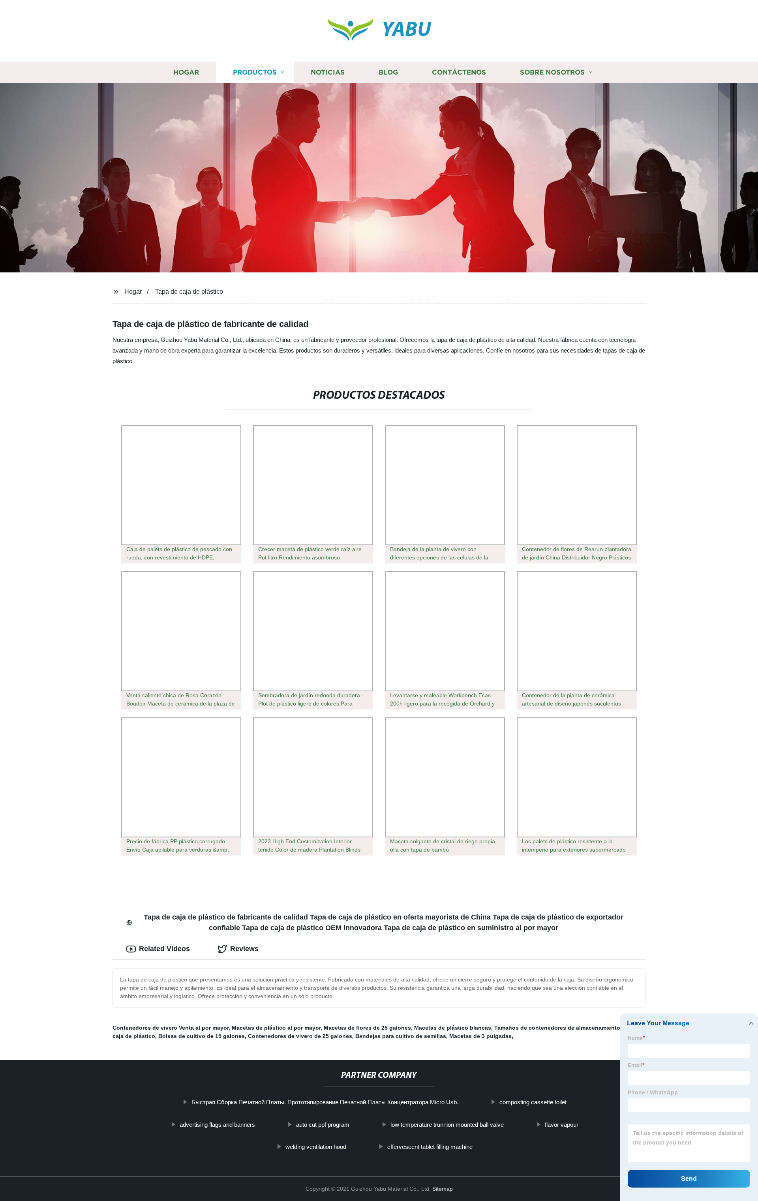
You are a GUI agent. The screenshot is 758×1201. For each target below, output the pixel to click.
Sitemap (442, 1189)
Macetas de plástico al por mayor (276, 1028)
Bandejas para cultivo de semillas (400, 1036)
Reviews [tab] (244, 949)
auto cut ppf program (322, 1124)
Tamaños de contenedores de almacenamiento (557, 1028)
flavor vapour (561, 1124)
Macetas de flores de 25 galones (367, 1028)
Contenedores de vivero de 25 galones (300, 1036)
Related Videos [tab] (164, 949)
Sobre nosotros (552, 72)
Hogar (186, 72)
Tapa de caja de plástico (189, 291)
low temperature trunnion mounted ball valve (447, 1124)
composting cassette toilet (533, 1102)
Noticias (328, 72)
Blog (388, 72)
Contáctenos (459, 72)
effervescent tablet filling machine (430, 1146)
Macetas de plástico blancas (452, 1028)
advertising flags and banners (217, 1124)
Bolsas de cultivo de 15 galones (201, 1036)
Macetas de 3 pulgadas (480, 1036)
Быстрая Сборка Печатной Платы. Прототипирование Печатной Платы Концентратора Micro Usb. (324, 1102)
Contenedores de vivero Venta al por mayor (171, 1028)
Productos (255, 72)
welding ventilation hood (315, 1146)
